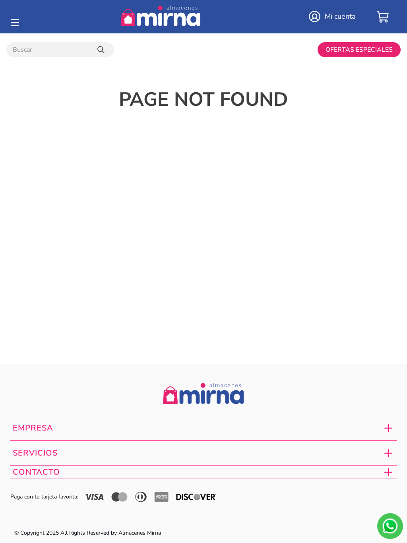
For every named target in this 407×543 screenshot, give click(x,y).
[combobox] (60, 49)
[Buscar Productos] (102, 49)
